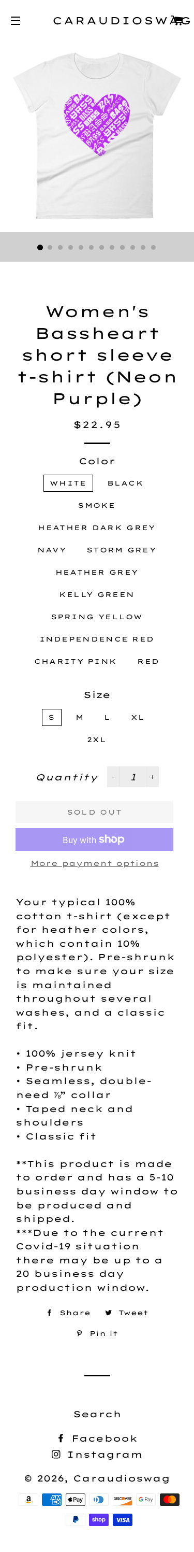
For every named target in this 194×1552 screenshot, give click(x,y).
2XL (97, 739)
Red (148, 661)
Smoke (97, 505)
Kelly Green (97, 594)
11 (144, 248)
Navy (51, 550)
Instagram (103, 1454)
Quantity (66, 777)
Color (97, 460)
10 (133, 248)
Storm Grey (121, 550)
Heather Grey (97, 572)
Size (97, 694)
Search (97, 1413)
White (68, 483)
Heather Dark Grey (96, 527)
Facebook (102, 1438)
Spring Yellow (97, 617)
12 (154, 248)
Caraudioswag (97, 20)
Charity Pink (75, 661)
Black (125, 483)
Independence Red (97, 639)
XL (138, 717)
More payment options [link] (95, 863)
